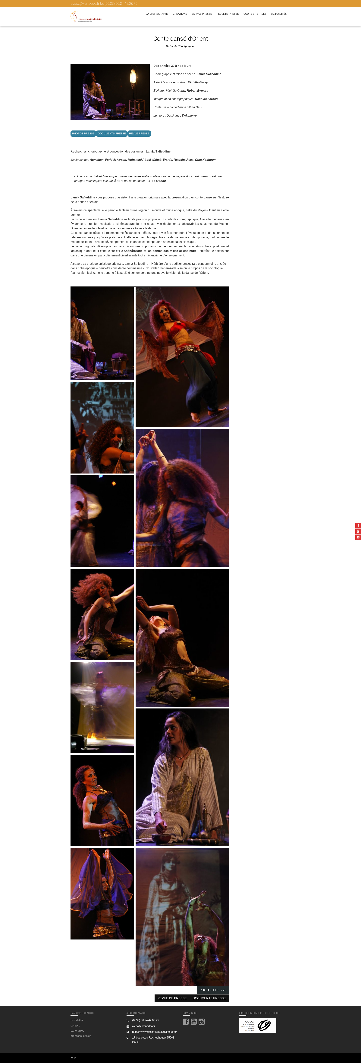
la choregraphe (157, 13)
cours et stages (254, 13)
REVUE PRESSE (139, 133)
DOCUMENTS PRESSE (112, 133)
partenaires (77, 1030)
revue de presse (228, 13)
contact (75, 1025)
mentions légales (81, 1035)
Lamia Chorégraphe (182, 46)
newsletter (77, 1020)
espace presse (202, 13)
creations (180, 13)
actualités (279, 13)
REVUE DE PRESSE (172, 998)
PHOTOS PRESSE (83, 133)
